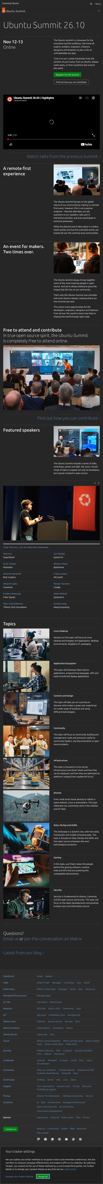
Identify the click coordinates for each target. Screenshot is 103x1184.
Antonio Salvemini (12, 573)
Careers (64, 1128)
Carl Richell (59, 553)
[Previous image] (95, 483)
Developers (58, 1028)
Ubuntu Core (9, 1021)
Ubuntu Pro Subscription (48, 1096)
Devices (89, 1096)
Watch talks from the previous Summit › (63, 156)
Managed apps (44, 995)
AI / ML (6, 1002)
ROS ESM (41, 1008)
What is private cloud (73, 1041)
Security (7, 1050)
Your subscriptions (45, 1086)
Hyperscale (42, 1034)
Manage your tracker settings (19, 1176)
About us (41, 1128)
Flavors (69, 1028)
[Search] (91, 4)
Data (43, 1102)
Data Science (56, 1002)
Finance (86, 1117)
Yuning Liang (60, 603)
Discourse (86, 1086)
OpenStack (8, 976)
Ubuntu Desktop (11, 1028)
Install (40, 976)
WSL (58, 1079)
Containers (8, 1070)
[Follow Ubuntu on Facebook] (46, 1140)
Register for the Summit (67, 74)
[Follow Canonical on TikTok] (74, 1140)
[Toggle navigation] (98, 11)
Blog (72, 1128)
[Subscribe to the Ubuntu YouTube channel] (67, 1140)
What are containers (46, 1070)
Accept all (42, 1176)
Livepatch (67, 1050)
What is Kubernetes (46, 989)
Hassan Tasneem (62, 583)
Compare (63, 1060)
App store (41, 1015)
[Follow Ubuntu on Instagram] (60, 1140)
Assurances (59, 1054)
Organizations (43, 1028)
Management (73, 1015)
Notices (48, 1054)
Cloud (6, 1041)
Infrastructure (54, 1102)
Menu (98, 4)
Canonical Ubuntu (10, 3)
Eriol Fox (7, 553)
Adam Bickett (60, 593)
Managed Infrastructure (74, 1102)
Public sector (67, 1117)
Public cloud (71, 1044)
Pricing (76, 1086)
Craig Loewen (60, 573)
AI (38, 1102)
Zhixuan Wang (60, 563)
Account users (63, 1086)
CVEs (39, 1054)
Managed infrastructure (15, 995)
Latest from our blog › (23, 952)
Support (49, 976)
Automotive (42, 1117)
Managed (56, 982)
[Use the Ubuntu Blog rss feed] (81, 1140)
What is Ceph (43, 982)
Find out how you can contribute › (68, 418)
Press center (43, 1133)
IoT (4, 1015)
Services (69, 1021)
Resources (90, 989)
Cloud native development (49, 1111)
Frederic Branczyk (12, 593)
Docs (79, 982)
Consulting (69, 982)
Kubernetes (8, 989)
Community (68, 1008)
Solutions (8, 1102)
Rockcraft (66, 1073)
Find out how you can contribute (71, 82)
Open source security (47, 1106)
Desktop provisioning (73, 1096)
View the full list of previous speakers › (26, 547)
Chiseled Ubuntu (67, 1070)
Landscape (8, 1060)
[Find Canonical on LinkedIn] (53, 1140)
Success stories (55, 1021)
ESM (58, 1050)
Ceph (5, 982)
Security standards (83, 1050)
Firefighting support (46, 1089)
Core (65, 1079)
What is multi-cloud (54, 1044)
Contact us (10, 1129)
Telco (78, 1117)
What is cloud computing (48, 1041)
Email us (10, 938)
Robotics (7, 1008)
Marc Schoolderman (13, 603)
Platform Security (45, 1050)
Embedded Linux (57, 1015)
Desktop (41, 1079)
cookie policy (70, 1169)
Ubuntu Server (10, 1034)
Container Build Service (48, 1073)
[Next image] (99, 483)
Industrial (54, 1117)
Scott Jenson (9, 563)
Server (50, 1079)
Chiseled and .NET (85, 1070)
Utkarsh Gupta (10, 583)
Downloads (8, 1079)
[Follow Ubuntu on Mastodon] (39, 1140)
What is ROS (54, 1008)
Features (41, 1021)
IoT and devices (66, 1106)
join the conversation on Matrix (53, 938)
